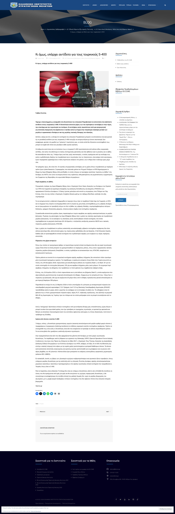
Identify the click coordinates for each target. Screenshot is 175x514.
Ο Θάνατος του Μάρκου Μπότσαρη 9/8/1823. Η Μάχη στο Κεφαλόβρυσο (129, 144)
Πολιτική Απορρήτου (69, 503)
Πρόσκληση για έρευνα (43, 475)
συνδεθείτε (60, 433)
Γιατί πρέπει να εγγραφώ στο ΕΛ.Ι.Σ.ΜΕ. (83, 469)
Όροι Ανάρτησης (121, 67)
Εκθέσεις (119, 81)
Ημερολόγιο (40, 490)
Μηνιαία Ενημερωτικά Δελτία (45, 472)
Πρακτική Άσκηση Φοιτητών (45, 477)
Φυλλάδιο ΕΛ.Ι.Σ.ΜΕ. (42, 469)
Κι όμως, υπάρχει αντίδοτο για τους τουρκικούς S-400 (54, 63)
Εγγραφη (120, 200)
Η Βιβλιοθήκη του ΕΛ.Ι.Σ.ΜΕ (124, 60)
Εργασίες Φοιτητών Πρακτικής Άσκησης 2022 (49, 487)
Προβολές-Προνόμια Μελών (80, 475)
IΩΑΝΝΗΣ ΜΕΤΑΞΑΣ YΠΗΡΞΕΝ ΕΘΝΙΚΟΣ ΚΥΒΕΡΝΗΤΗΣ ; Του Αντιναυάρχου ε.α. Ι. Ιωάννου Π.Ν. (128, 151)
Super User (40, 58)
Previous (42, 411)
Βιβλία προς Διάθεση (123, 64)
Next (107, 411)
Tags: (37, 403)
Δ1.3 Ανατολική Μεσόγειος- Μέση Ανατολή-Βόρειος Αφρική (113, 29)
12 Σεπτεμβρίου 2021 (54, 58)
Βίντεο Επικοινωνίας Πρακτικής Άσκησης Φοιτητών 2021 (52, 480)
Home (42, 29)
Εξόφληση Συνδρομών (78, 477)
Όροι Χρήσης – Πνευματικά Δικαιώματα (48, 503)
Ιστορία (41, 403)
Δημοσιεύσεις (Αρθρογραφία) (56, 29)
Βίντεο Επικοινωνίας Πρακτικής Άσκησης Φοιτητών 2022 (51, 484)
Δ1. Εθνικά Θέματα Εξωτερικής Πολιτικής (80, 29)
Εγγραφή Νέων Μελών (78, 472)
